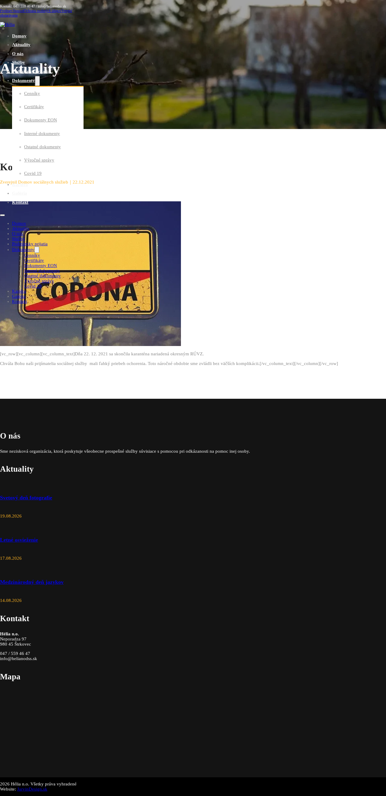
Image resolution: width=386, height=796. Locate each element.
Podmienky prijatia (31, 71)
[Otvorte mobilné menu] (2, 215)
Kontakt (20, 202)
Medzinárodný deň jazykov (32, 582)
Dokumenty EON (40, 120)
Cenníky (32, 93)
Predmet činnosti (12, 11)
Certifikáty (34, 106)
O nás (18, 53)
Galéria (19, 193)
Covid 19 (33, 173)
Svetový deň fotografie (26, 498)
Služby (18, 62)
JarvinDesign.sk (32, 789)
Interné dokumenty (42, 133)
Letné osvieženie (19, 540)
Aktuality (21, 44)
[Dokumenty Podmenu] (37, 81)
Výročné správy (39, 160)
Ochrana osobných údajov (42, 11)
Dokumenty (23, 80)
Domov (19, 35)
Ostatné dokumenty (42, 146)
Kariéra (20, 184)
